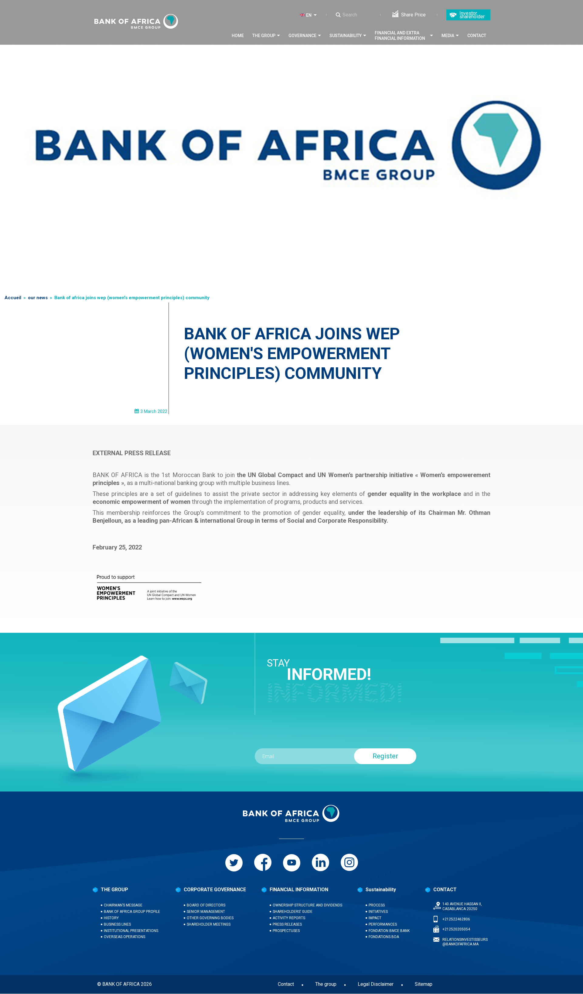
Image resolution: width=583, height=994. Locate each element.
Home (238, 35)
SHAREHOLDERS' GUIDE (292, 911)
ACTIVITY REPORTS (289, 918)
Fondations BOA (384, 937)
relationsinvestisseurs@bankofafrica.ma (465, 942)
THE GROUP (114, 889)
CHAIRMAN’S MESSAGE (123, 905)
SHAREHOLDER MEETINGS (208, 924)
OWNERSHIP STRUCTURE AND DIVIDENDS (307, 905)
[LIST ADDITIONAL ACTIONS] (316, 14)
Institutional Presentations (131, 931)
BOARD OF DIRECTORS (206, 905)
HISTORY (111, 918)
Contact (476, 35)
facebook (262, 862)
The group (263, 35)
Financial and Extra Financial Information (400, 35)
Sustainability (345, 35)
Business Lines (117, 924)
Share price (413, 15)
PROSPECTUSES (286, 931)
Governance (302, 35)
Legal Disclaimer (376, 984)
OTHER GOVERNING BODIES (210, 918)
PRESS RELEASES (287, 924)
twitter (234, 862)
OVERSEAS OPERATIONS (124, 937)
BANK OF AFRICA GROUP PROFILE (132, 911)
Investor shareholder (472, 14)
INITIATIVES (378, 911)
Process (377, 905)
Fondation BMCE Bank (389, 931)
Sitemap (423, 984)
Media (448, 35)
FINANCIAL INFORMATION (299, 889)
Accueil (13, 297)
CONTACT (445, 889)
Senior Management (206, 911)
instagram (349, 862)
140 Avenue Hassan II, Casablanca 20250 (462, 906)
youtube (291, 862)
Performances (383, 924)
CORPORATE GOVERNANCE (215, 889)
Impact (375, 918)
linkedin (320, 862)
